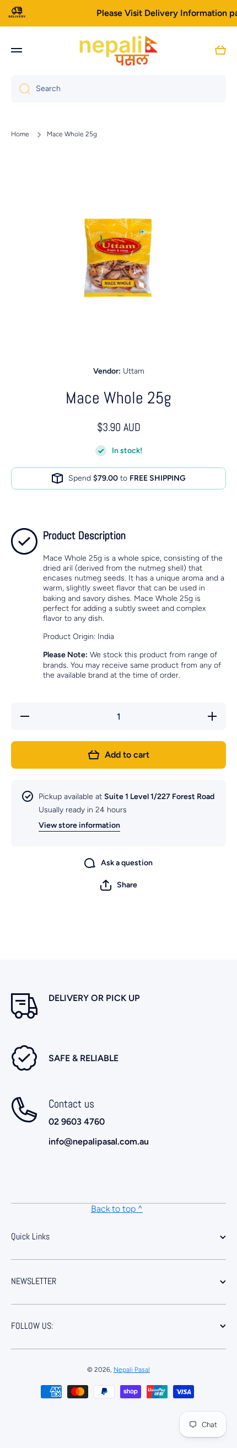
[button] (118, 885)
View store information (79, 825)
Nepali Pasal (132, 1370)
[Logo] (118, 50)
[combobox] (118, 89)
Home (20, 134)
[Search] (20, 89)
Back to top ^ (117, 1209)
